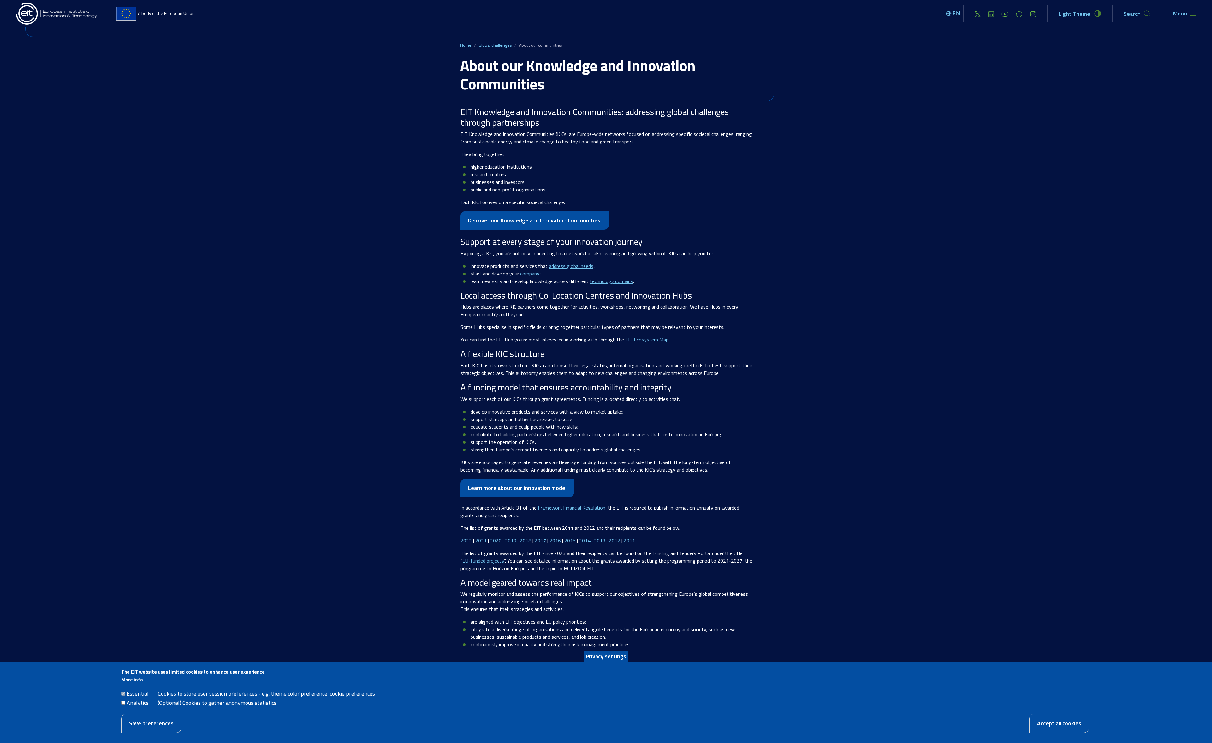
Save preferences (151, 723)
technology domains (611, 281)
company (529, 273)
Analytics (138, 702)
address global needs (571, 266)
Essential (138, 693)
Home (466, 45)
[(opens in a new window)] (978, 13)
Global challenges (495, 45)
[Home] (57, 14)
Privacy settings (606, 656)
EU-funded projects (483, 561)
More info (132, 679)
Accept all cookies (1059, 723)
